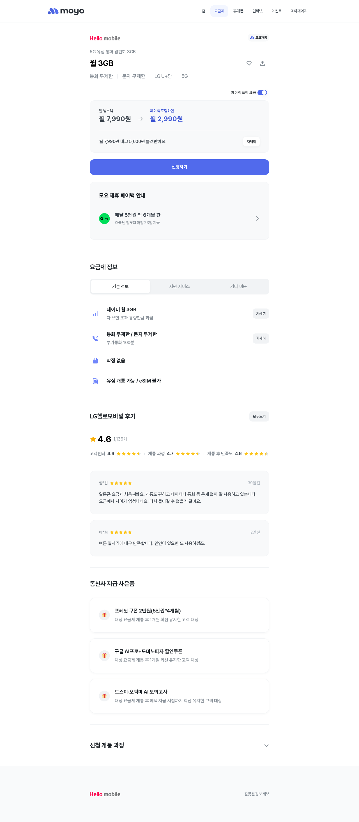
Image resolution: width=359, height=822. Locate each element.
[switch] (262, 92)
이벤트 (276, 11)
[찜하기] (249, 63)
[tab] (120, 286)
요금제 (219, 11)
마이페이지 (299, 11)
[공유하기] (262, 63)
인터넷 (257, 11)
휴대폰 (238, 11)
